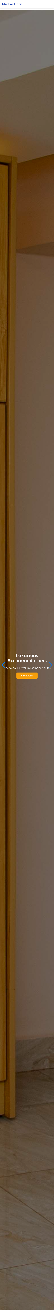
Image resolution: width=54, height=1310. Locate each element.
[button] (50, 665)
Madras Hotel (12, 4)
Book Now (27, 677)
